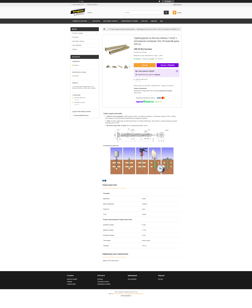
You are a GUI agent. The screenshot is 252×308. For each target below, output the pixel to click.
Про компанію (76, 45)
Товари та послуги (79, 21)
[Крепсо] (77, 16)
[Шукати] (166, 12)
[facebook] (103, 181)
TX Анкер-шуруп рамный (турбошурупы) (122, 29)
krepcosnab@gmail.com (81, 115)
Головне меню (71, 284)
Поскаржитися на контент (120, 293)
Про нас (144, 21)
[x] (105, 181)
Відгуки (154, 21)
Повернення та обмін (129, 21)
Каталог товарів (77, 33)
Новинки (69, 281)
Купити (145, 65)
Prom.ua (135, 292)
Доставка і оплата (110, 21)
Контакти (96, 21)
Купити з (164, 65)
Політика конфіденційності (135, 293)
